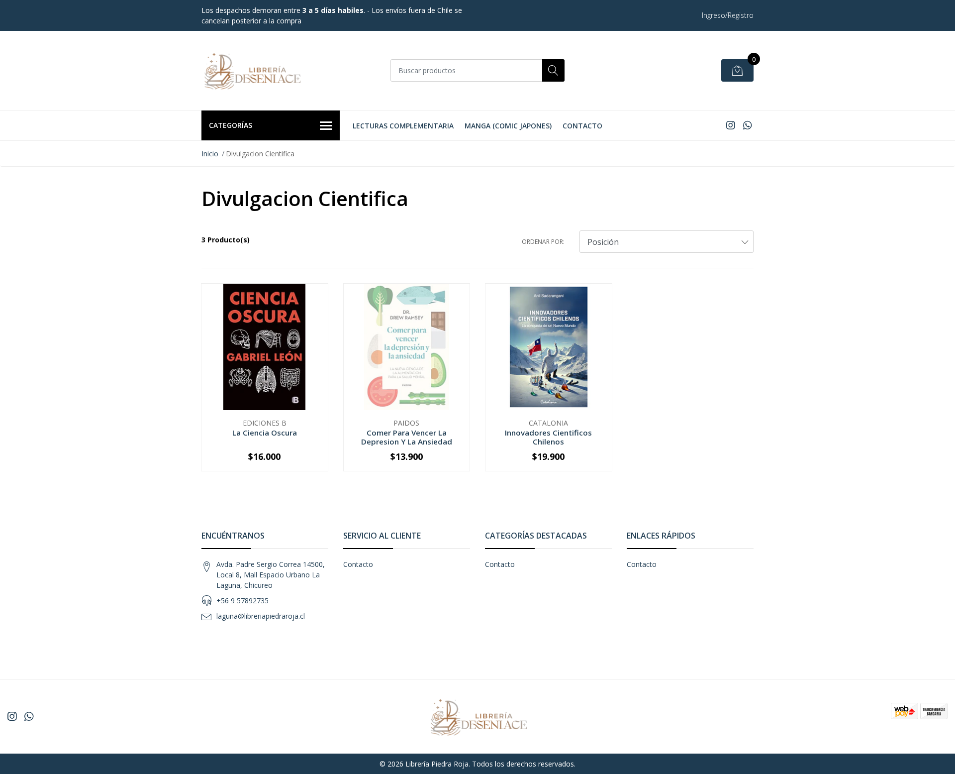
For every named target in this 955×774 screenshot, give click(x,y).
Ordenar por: (543, 241)
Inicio (209, 153)
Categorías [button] (230, 125)
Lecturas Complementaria (403, 125)
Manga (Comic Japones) (508, 125)
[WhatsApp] (747, 125)
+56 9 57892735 (242, 600)
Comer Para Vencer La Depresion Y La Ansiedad (406, 437)
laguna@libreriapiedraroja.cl (260, 616)
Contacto (582, 125)
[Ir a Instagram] (730, 125)
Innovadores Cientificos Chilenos (548, 437)
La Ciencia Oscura (264, 433)
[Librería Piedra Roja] (251, 70)
